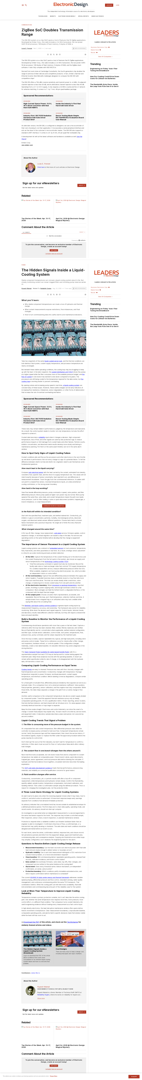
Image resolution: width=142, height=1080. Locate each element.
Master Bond (95, 50)
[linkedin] (51, 54)
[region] (54, 236)
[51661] (70, 964)
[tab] (26, 232)
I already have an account (53, 253)
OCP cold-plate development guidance (38, 790)
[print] (85, 54)
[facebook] (48, 54)
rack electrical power (35, 479)
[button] (23, 5)
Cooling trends (27, 685)
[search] (26, 5)
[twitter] (54, 54)
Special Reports (83, 16)
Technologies (42, 16)
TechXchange (72, 947)
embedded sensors (56, 558)
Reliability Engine (45, 288)
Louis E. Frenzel (27, 48)
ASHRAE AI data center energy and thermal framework (49, 903)
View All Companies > (105, 56)
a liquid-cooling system (71, 388)
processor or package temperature (64, 598)
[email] (60, 54)
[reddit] (57, 54)
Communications (27, 24)
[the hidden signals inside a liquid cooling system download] (38, 964)
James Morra (35, 998)
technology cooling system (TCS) (56, 574)
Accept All (134, 1076)
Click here (40, 167)
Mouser (93, 52)
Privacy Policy (53, 1076)
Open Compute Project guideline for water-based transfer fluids (47, 668)
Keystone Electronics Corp (99, 47)
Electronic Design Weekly (67, 16)
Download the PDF (31, 947)
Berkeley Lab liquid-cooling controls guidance (41, 618)
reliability (42, 440)
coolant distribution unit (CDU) (62, 372)
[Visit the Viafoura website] (81, 240)
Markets (53, 16)
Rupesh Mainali (27, 288)
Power (23, 265)
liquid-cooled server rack (53, 361)
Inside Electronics (97, 16)
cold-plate (57, 540)
